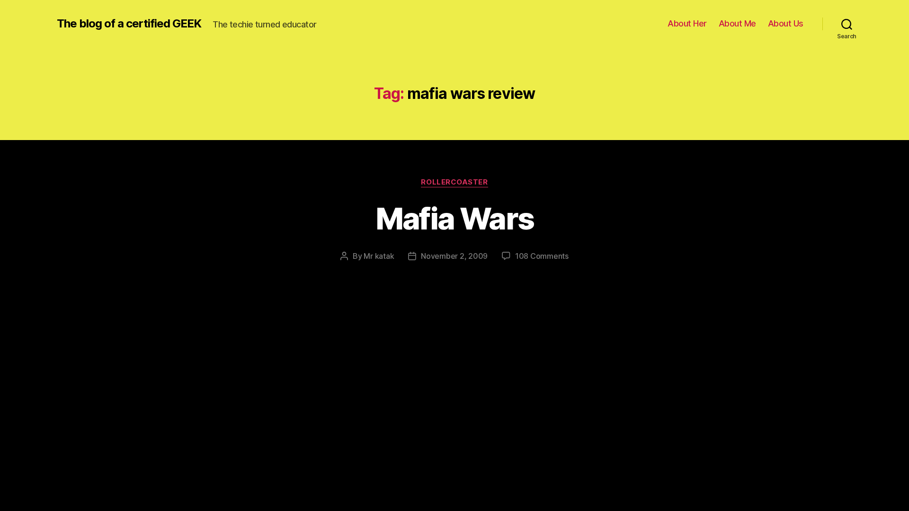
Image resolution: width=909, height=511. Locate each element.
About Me (737, 23)
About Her (687, 23)
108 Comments (542, 256)
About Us (785, 23)
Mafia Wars (454, 218)
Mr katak (379, 256)
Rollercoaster (454, 182)
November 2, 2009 (454, 256)
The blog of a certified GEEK (129, 23)
